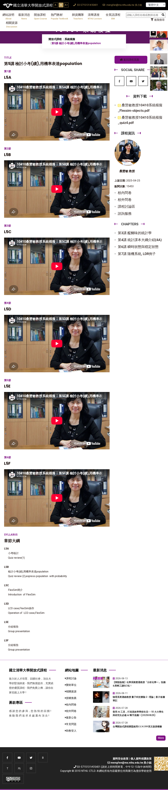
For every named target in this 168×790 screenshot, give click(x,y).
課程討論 (71, 678)
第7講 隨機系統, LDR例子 (137, 254)
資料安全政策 (120, 758)
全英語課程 (113, 16)
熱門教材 (59, 16)
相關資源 (12, 24)
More (161, 737)
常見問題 (71, 724)
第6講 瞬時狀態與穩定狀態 (138, 247)
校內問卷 (125, 193)
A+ (66, 5)
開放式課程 (55, 39)
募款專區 (16, 702)
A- (56, 5)
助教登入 (71, 730)
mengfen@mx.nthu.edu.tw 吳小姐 (124, 5)
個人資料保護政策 (141, 758)
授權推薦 (71, 698)
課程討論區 (126, 207)
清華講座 (95, 16)
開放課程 (40, 16)
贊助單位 (71, 684)
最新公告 (71, 717)
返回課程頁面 (131, 59)
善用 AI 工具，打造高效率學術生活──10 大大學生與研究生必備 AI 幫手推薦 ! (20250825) (138, 713)
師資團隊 (78, 16)
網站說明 (8, 16)
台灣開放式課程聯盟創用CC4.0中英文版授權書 (137, 726)
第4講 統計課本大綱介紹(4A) (140, 240)
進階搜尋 (159, 19)
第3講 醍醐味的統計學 (135, 233)
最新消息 (24, 16)
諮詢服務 (125, 214)
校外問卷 (125, 200)
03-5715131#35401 (87, 5)
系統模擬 (70, 39)
